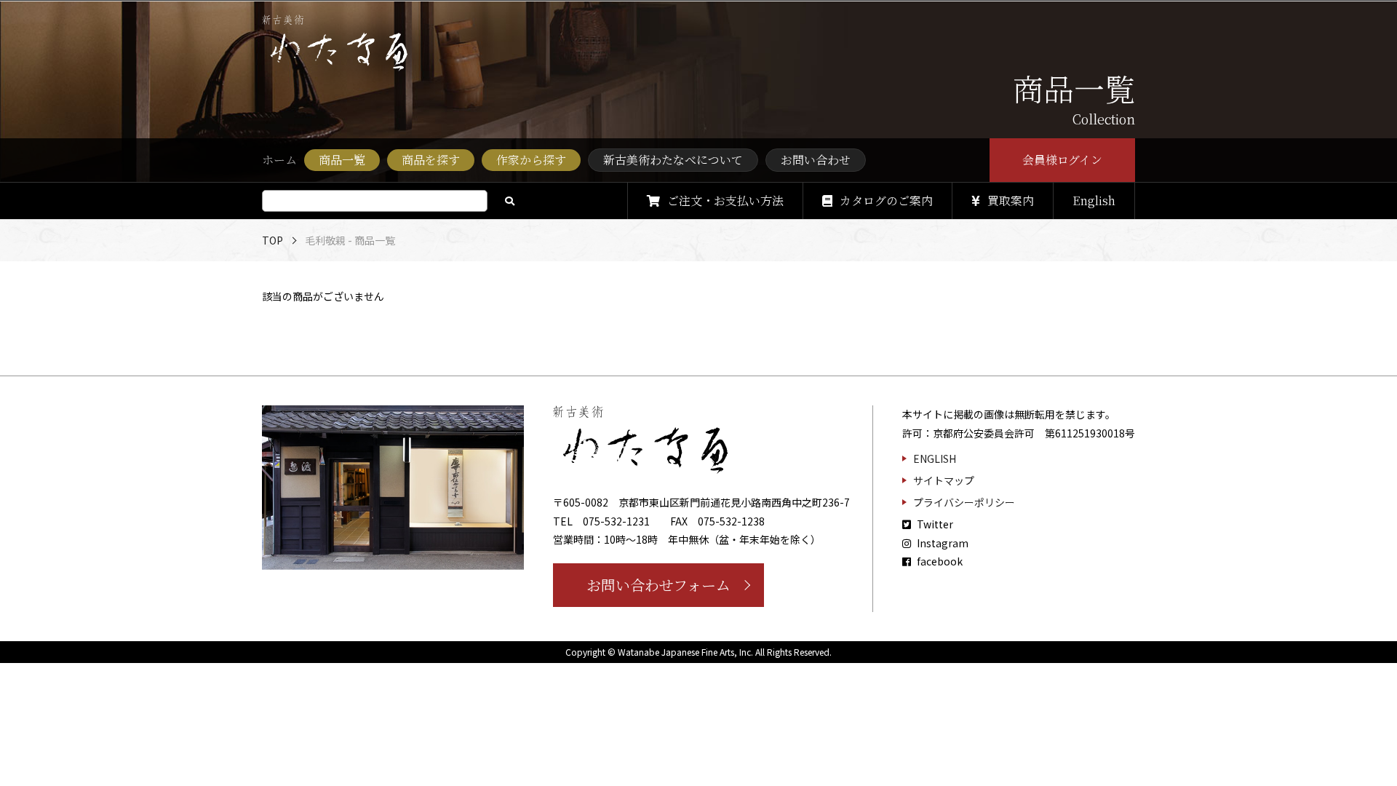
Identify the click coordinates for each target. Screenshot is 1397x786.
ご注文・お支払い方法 (725, 200)
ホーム (279, 159)
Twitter (934, 524)
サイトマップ (943, 480)
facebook (939, 561)
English (1093, 200)
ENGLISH (934, 458)
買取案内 (1010, 200)
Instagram (941, 543)
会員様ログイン (1062, 159)
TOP (272, 240)
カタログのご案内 (886, 200)
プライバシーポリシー (964, 502)
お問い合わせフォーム (658, 584)
